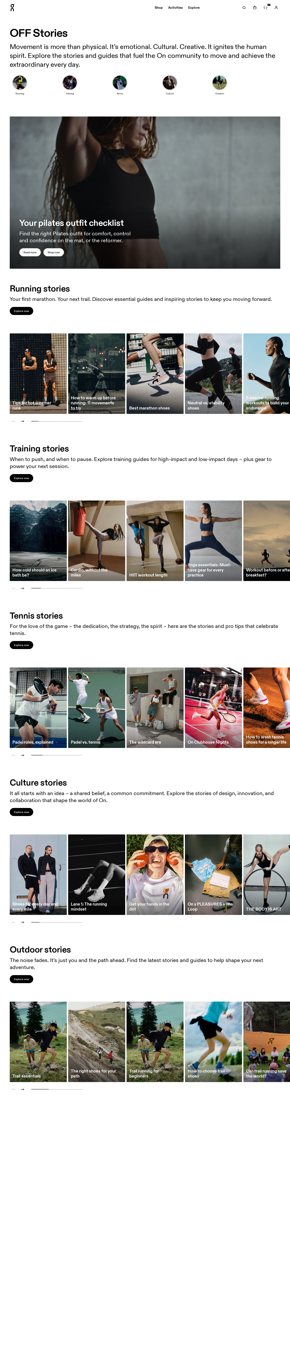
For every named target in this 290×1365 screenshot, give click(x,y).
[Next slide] (22, 421)
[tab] (244, 8)
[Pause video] (276, 265)
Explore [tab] (194, 7)
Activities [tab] (175, 7)
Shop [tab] (159, 7)
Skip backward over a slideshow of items (34, 408)
